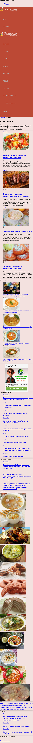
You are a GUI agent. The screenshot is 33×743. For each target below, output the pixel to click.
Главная (2, 117)
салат (30, 707)
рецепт (19, 707)
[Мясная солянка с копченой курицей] (13, 683)
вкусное (5, 703)
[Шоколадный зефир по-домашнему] (13, 578)
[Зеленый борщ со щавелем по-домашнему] (13, 631)
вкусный (10, 703)
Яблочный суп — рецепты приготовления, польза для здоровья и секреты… (17, 311)
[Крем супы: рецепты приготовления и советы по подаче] (8, 665)
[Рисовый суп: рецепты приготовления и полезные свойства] (12, 526)
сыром (16, 709)
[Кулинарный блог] (8, 10)
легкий (31, 703)
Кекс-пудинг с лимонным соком (17, 231)
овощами (8, 705)
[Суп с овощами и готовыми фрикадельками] (13, 509)
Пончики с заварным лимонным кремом (12, 267)
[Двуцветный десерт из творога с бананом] (13, 613)
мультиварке (3, 705)
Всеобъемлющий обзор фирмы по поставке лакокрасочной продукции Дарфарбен (15, 295)
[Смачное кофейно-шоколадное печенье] (13, 596)
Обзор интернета (11, 103)
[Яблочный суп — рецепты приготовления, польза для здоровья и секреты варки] (11, 309)
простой (13, 707)
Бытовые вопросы (9, 95)
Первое (5, 51)
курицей (28, 703)
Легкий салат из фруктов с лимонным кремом (15, 156)
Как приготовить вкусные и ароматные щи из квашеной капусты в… (16, 343)
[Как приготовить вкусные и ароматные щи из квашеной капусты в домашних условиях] (11, 341)
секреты (2, 709)
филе (22, 709)
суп (10, 709)
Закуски (6, 73)
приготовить (20, 705)
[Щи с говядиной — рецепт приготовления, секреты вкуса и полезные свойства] (11, 357)
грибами (15, 703)
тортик (19, 709)
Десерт (5, 81)
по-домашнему (13, 705)
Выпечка (6, 88)
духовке (23, 703)
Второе (5, 58)
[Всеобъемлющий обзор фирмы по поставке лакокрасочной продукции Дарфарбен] (11, 293)
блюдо (1, 703)
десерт (20, 703)
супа (12, 709)
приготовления (5, 707)
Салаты (5, 66)
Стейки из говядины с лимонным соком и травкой (16, 195)
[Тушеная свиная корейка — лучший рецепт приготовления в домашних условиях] (15, 700)
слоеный (6, 709)
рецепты (24, 707)
